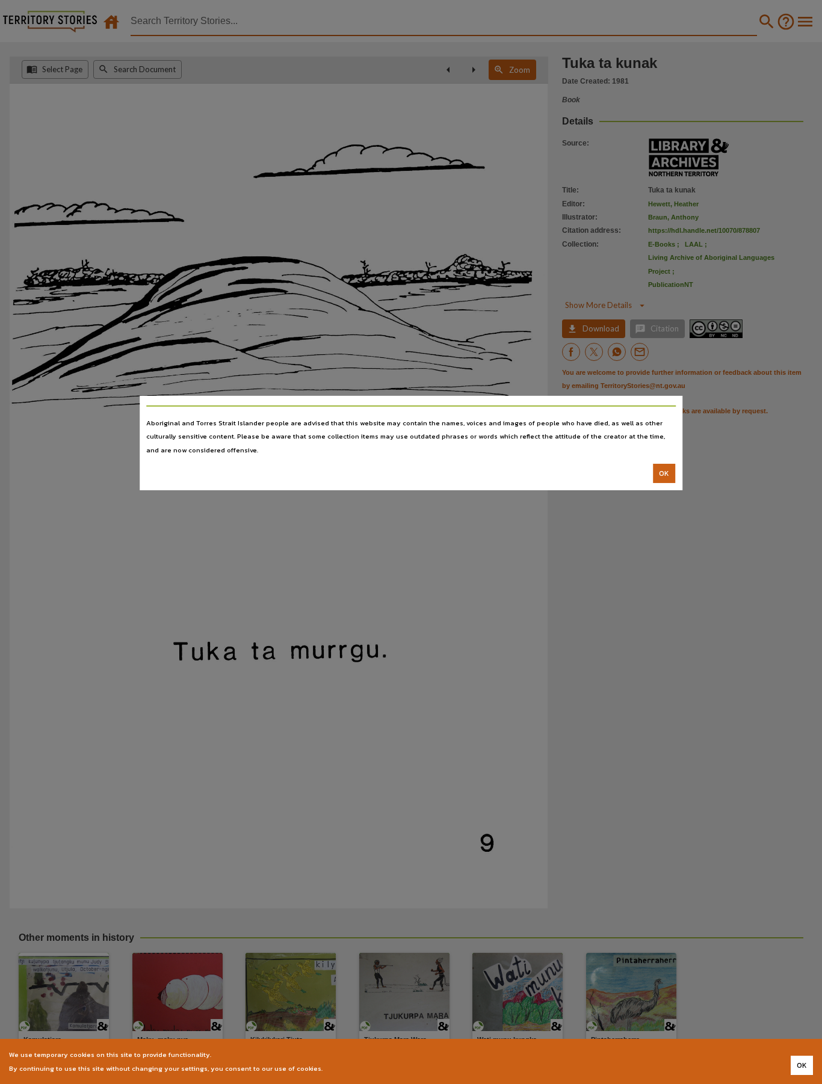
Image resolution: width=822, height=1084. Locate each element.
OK (664, 473)
